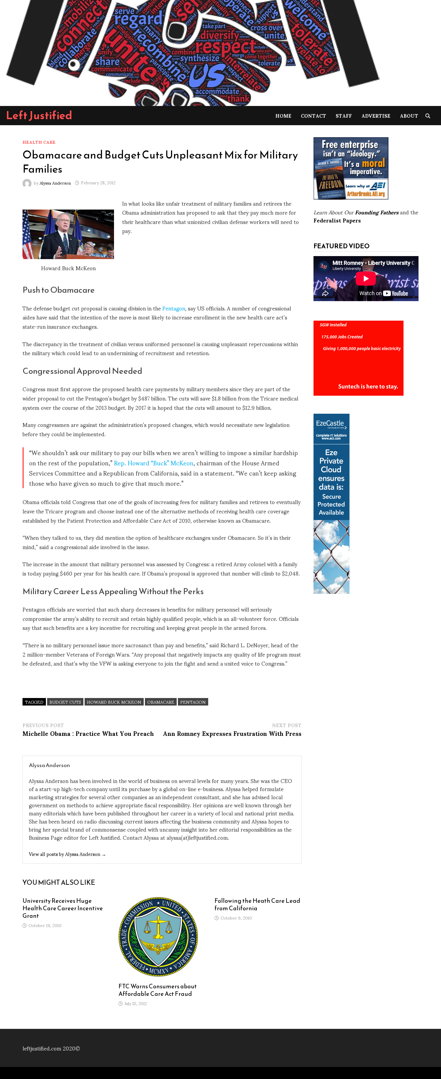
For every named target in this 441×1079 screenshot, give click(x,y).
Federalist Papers (337, 220)
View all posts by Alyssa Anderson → (67, 854)
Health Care (39, 142)
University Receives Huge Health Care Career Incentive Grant (62, 908)
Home (283, 115)
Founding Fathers (376, 212)
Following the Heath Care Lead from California (257, 904)
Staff (344, 115)
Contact (313, 115)
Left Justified (39, 115)
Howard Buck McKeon (114, 702)
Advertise (376, 115)
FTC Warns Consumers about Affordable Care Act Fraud (157, 990)
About (409, 115)
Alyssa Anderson (55, 182)
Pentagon (173, 308)
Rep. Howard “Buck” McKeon (154, 462)
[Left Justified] (192, 52)
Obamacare (160, 702)
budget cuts (65, 702)
